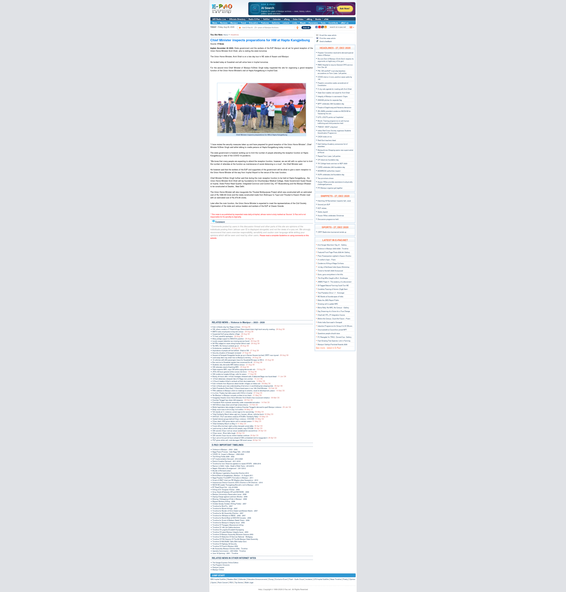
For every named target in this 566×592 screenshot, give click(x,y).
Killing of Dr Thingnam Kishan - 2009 (226, 489)
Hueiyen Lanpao (218, 567)
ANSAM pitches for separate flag (330, 100)
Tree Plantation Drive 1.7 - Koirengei (331, 293)
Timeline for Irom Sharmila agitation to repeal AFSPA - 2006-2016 (236, 463)
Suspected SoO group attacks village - (231, 334)
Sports (213, 582)
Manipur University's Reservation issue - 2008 (229, 494)
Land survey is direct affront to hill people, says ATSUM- (237, 428)
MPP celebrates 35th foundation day (331, 104)
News (214, 22)
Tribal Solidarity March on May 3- (229, 423)
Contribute (333, 22)
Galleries (276, 22)
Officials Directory (237, 19)
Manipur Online (218, 569)
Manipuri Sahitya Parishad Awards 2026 (332, 344)
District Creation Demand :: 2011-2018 (226, 461)
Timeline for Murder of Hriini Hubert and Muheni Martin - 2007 (235, 511)
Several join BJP (324, 204)
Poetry (345, 579)
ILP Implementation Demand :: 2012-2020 (227, 459)
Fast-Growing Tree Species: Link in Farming (334, 341)
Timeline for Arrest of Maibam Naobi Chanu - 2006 (230, 520)
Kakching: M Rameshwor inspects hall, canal (334, 201)
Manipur (234, 22)
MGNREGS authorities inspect (329, 171)
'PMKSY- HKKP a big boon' (328, 127)
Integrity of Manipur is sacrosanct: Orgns (333, 96)
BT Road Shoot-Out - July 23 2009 (225, 487)
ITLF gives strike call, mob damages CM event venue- (236, 440)
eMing (309, 19)
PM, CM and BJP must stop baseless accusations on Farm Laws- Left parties (332, 72)
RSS (231, 582)
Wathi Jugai (249, 582)
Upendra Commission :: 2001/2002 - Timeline (229, 551)
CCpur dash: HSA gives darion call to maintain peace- (236, 421)
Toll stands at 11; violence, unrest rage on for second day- (238, 412)
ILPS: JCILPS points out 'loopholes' (331, 117)
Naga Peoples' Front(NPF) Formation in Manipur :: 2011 (232, 478)
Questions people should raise (329, 333)
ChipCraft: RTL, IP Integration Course (331, 315)
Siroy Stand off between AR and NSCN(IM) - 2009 (230, 492)
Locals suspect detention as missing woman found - (235, 341)
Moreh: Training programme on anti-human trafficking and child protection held (333, 122)
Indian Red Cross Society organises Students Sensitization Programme (334, 131)
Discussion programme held (328, 219)
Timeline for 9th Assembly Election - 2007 (227, 513)
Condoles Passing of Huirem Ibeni (333, 289)
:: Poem (327, 259)
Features (265, 22)
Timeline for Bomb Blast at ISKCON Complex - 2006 (231, 518)
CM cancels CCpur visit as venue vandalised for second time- (239, 430)
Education (253, 22)
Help (260, 589)
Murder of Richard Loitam (221, 470)
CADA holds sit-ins (325, 136)
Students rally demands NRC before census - (233, 364)
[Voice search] (297, 27)
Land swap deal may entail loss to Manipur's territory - (236, 357)
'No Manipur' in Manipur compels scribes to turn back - (237, 395)
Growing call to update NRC (328, 304)
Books (318, 19)
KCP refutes (322, 208)
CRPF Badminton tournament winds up (332, 232)
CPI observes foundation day (328, 160)
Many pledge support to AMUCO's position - (233, 338)
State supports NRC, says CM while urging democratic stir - (238, 369)
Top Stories (239, 582)
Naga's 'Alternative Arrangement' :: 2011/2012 (229, 468)
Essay (271, 579)
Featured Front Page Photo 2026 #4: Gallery (334, 252)
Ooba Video (298, 19)
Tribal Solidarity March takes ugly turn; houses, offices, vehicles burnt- (242, 414)
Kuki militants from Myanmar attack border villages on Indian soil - (241, 383)
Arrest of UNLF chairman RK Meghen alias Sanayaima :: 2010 (235, 480)
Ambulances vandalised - (226, 348)
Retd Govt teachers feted (327, 140)
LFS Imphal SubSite (321, 579)
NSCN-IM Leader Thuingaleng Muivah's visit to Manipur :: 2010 (235, 485)
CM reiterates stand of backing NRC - (230, 367)
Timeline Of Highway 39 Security (224, 544)
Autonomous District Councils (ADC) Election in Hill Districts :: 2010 (237, 482)
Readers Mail (232, 579)
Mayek (303, 22)
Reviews (224, 22)
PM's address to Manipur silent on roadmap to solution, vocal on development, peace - (248, 390)
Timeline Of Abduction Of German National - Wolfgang (232, 537)
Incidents (309, 579)
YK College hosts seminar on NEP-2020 (332, 163)
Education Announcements (257, 579)
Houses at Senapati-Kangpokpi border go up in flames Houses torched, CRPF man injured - (250, 355)
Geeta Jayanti (323, 212)
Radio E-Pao (254, 19)
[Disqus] (261, 279)
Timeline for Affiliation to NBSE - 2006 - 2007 (229, 515)
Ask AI (306, 27)
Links (294, 22)
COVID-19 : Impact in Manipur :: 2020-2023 (228, 454)
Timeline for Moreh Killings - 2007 (224, 508)
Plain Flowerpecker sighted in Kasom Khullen (334, 256)
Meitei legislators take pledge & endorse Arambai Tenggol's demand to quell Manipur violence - (251, 407)
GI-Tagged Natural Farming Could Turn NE (333, 285)
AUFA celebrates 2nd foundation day (331, 174)
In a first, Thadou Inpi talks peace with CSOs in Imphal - (237, 393)
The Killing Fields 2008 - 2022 (223, 456)
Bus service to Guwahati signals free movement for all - (237, 362)
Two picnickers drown (326, 178)
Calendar (277, 19)
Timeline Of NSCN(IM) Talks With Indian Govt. (229, 541)
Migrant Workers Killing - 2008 (223, 501)
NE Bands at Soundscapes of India (330, 296)
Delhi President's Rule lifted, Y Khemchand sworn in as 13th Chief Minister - (244, 388)
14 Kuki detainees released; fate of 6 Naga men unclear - (237, 379)
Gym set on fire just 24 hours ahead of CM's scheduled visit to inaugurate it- (244, 438)
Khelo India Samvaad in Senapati (330, 322)
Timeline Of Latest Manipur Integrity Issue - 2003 (230, 532)
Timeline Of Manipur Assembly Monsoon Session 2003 (232, 534)
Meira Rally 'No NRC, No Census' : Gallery (333, 307)
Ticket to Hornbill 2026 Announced (330, 270)
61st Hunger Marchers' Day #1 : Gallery (332, 245)
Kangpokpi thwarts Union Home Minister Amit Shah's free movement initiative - (245, 397)
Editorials (242, 579)
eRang (287, 19)
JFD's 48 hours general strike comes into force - (234, 371)
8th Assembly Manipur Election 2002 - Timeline (229, 548)
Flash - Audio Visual (296, 579)
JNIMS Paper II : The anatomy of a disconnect (334, 282)
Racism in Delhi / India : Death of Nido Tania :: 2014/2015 (233, 466)
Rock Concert (223, 582)
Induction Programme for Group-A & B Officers (335, 326)
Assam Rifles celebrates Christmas (331, 215)
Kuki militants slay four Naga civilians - (231, 327)
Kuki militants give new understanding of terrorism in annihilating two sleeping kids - (247, 386)
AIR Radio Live (219, 19)
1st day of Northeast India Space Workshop (333, 267)
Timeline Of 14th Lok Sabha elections (226, 527)
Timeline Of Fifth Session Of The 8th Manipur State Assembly (235, 539)
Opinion (352, 579)
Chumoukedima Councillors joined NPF (332, 329)
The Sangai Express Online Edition (225, 562)
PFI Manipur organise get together (330, 188)
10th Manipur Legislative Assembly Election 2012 (230, 473)
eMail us (344, 22)
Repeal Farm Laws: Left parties (329, 156)
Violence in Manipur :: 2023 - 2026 (224, 449)
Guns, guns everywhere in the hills (330, 274)
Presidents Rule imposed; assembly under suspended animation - (241, 402)
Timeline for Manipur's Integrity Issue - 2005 (228, 522)
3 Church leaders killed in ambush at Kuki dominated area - (238, 381)
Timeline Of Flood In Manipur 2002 (225, 546)
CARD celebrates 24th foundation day (331, 167)
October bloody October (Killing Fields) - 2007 (229, 503)
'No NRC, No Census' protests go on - (230, 346)
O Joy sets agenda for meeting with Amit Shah (335, 89)
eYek (326, 19)
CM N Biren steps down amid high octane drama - (235, 405)
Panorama (313, 22)
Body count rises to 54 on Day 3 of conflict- (232, 409)
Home (225, 34)
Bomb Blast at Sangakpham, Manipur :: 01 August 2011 (232, 475)
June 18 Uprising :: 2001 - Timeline (225, 553)
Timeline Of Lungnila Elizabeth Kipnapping (228, 529)
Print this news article (327, 38)
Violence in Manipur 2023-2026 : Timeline (333, 248)
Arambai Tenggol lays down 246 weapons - (232, 400)
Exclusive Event (281, 579)
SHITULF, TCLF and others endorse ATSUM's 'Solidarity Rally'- (240, 416)
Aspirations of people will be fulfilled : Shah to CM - (235, 350)
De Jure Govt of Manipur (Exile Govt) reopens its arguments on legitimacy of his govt (336, 60)
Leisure (286, 22)
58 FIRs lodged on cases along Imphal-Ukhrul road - (236, 343)
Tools (323, 22)
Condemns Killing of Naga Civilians (331, 263)
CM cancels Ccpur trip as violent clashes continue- (235, 435)
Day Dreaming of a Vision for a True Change (334, 311)
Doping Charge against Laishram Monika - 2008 (229, 496)
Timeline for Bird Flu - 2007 (222, 506)
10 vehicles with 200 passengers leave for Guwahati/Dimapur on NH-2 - (243, 360)
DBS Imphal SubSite (218, 579)
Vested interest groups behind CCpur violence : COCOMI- (238, 419)
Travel (243, 22)
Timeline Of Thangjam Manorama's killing (227, 525)
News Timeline (335, 579)
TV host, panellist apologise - (227, 336)
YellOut (266, 19)
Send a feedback (326, 41)
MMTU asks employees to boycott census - (232, 331)
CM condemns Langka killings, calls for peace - (234, 374)
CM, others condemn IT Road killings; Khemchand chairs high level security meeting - (248, 329)
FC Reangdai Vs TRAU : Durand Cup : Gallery (335, 337)
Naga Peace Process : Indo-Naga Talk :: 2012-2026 (231, 452)
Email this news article (328, 35)
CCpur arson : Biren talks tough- (228, 433)
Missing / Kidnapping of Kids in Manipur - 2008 (229, 499)
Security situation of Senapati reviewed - (231, 353)
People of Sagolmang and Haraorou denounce (334, 107)
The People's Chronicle (220, 565)
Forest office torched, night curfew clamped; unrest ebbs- (237, 426)
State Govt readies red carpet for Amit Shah (334, 92)
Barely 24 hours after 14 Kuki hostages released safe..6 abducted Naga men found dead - (249, 376)
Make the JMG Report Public (328, 300)
